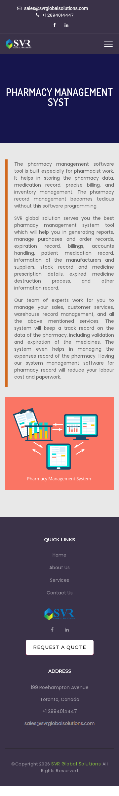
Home (59, 555)
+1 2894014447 (59, 711)
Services (59, 580)
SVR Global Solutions (76, 763)
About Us (59, 567)
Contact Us (60, 592)
